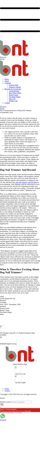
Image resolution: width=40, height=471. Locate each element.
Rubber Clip (13, 101)
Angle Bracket (14, 91)
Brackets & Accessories (12, 89)
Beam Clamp (13, 95)
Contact (7, 103)
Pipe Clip (12, 99)
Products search (5, 402)
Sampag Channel (15, 87)
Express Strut (13, 85)
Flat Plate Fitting (14, 97)
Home (6, 79)
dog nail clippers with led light (26, 182)
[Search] (2, 404)
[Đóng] (1, 407)
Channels (7, 83)
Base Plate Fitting (15, 93)
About (6, 81)
